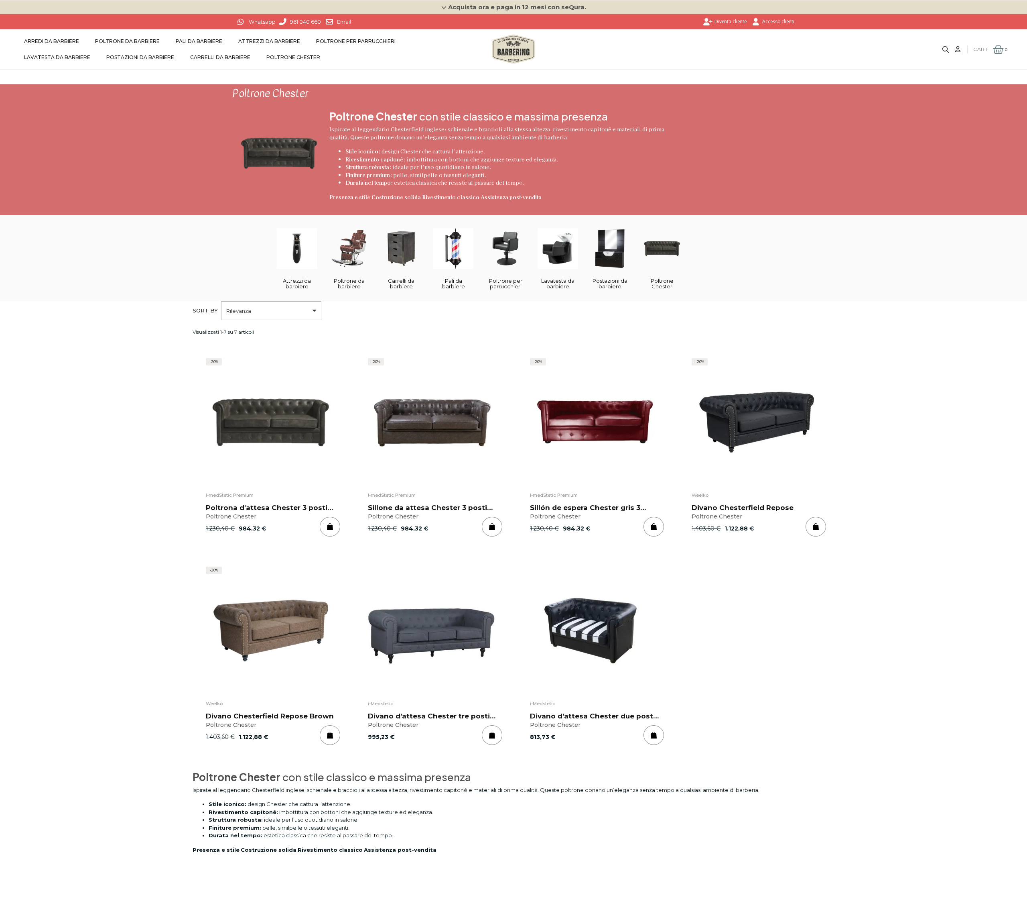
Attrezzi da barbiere (269, 41)
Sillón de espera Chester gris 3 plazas (585, 511)
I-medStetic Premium (230, 495)
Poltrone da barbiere (127, 41)
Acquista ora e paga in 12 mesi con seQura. (517, 7)
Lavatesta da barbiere (57, 57)
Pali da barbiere (199, 41)
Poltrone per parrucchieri (356, 41)
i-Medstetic (380, 703)
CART (980, 49)
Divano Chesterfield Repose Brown (270, 716)
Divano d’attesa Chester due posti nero (592, 719)
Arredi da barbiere (51, 41)
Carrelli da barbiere (220, 57)
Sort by (205, 310)
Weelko (700, 495)
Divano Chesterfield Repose (743, 508)
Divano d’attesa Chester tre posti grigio (429, 719)
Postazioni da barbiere (140, 57)
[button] (513, 7)
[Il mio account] (957, 49)
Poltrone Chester (293, 57)
